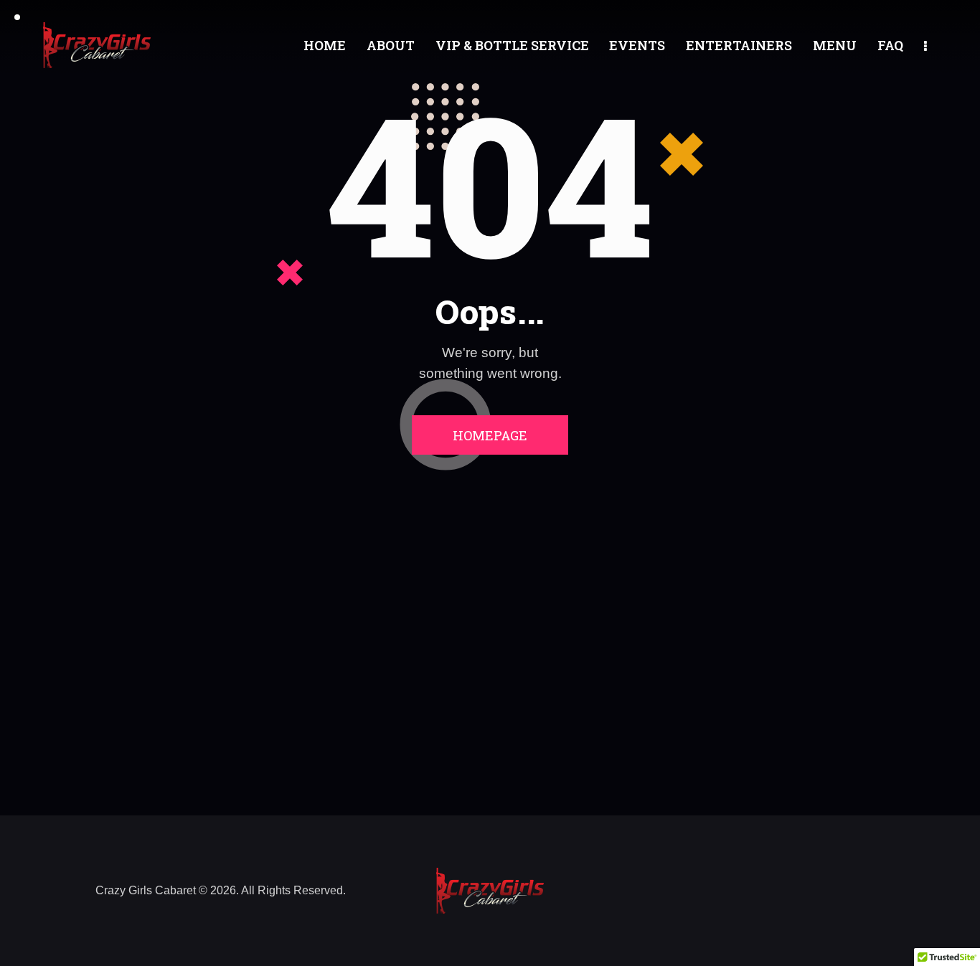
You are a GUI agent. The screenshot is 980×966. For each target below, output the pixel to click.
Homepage (490, 435)
